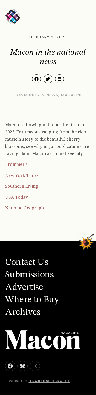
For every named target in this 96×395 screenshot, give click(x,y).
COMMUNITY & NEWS (36, 95)
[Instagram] (35, 366)
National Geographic (26, 208)
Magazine (72, 95)
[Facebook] (10, 366)
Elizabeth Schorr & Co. (49, 381)
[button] (36, 78)
